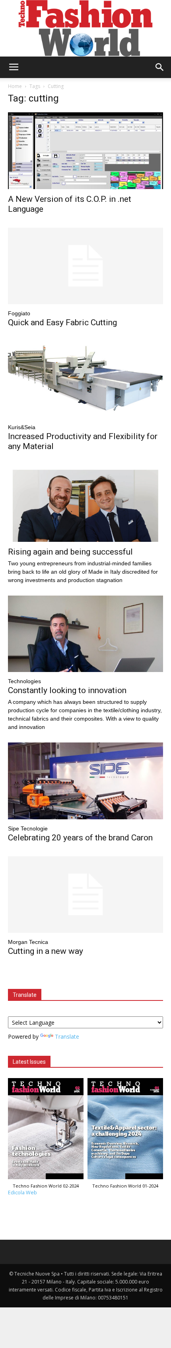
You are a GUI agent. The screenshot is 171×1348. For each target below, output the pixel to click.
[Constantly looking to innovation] (85, 634)
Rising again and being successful (70, 552)
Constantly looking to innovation (67, 690)
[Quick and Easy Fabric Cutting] (85, 266)
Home (15, 86)
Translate (67, 1036)
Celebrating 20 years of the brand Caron (80, 837)
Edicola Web (22, 1192)
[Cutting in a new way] (85, 894)
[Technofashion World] (85, 28)
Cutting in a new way (45, 951)
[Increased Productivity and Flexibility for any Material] (85, 379)
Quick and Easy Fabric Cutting (62, 322)
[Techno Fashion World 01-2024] (125, 1130)
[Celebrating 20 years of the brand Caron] (85, 780)
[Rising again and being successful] (85, 503)
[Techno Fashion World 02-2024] (46, 1130)
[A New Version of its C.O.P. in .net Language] (85, 150)
